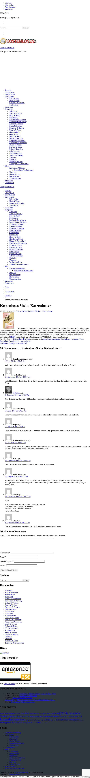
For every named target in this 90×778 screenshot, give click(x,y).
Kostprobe (75, 339)
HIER (12, 337)
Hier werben (9, 5)
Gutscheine (9, 107)
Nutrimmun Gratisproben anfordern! (13, 343)
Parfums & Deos (15, 147)
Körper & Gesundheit (17, 141)
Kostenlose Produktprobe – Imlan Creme (15, 341)
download (25, 713)
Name (3, 557)
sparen (28, 722)
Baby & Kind (10, 94)
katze (49, 339)
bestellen (12, 713)
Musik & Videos (15, 145)
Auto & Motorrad (15, 113)
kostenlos (6, 719)
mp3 (27, 720)
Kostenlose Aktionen (17, 168)
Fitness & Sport (15, 130)
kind (69, 716)
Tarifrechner (13, 105)
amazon (2, 713)
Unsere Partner (14, 174)
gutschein (17, 716)
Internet (44, 716)
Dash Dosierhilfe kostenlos (22, 698)
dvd (38, 713)
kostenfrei (78, 716)
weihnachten (44, 722)
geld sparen (47, 713)
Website (3, 566)
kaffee (49, 716)
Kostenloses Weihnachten (23, 170)
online (31, 720)
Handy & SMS (15, 136)
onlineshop (37, 720)
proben (53, 720)
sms (24, 722)
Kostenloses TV (11, 766)
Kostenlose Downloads (18, 143)
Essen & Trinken (15, 126)
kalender (53, 716)
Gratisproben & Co (7, 48)
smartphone (18, 723)
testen (38, 723)
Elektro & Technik (16, 124)
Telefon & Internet (16, 155)
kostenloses (65, 339)
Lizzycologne (47, 311)
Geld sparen (9, 96)
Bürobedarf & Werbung (18, 122)
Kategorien (9, 109)
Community (13, 752)
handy (32, 716)
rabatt (82, 720)
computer (17, 713)
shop (13, 722)
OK (86, 777)
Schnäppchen (14, 151)
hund (40, 716)
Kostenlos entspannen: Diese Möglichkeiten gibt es (36, 700)
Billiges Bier (14, 99)
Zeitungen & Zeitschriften (18, 164)
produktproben (74, 720)
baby (7, 713)
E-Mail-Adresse (6, 561)
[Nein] (89, 777)
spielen (34, 722)
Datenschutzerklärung (13, 733)
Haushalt (36, 716)
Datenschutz (9, 183)
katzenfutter (56, 339)
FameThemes (15, 774)
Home (7, 287)
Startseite (8, 90)
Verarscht (12, 160)
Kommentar (5, 553)
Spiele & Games (15, 153)
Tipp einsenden (10, 7)
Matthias (16, 393)
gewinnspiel (55, 713)
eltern (41, 713)
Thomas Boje (10, 700)
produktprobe (62, 719)
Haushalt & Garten (16, 139)
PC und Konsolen (16, 149)
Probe (81, 339)
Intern (7, 166)
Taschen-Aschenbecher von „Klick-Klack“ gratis (38, 693)
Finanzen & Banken (16, 128)
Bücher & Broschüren (17, 120)
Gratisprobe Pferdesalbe (28, 696)
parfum (43, 720)
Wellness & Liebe (15, 162)
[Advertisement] (45, 71)
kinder (72, 716)
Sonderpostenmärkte (16, 103)
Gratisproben (9, 92)
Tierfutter (12, 157)
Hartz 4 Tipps (14, 101)
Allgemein (13, 111)
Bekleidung (13, 117)
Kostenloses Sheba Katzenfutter (23, 702)
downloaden (33, 713)
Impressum (9, 9)
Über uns (8, 3)
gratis (44, 339)
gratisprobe (74, 712)
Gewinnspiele (10, 747)
